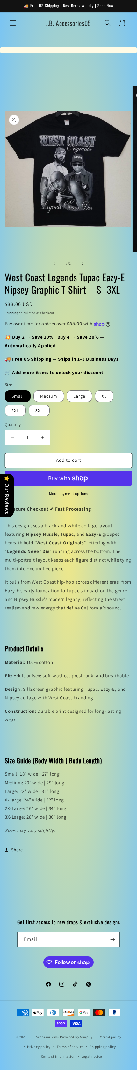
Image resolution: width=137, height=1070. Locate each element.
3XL (39, 410)
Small (17, 396)
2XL (15, 410)
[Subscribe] (112, 939)
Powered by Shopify (76, 1037)
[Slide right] (83, 264)
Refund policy (110, 1037)
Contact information (58, 1056)
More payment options (68, 493)
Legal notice (92, 1056)
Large (79, 396)
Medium (48, 396)
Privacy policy (39, 1046)
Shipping (11, 313)
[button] (13, 23)
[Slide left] (54, 264)
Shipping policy (103, 1046)
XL (104, 396)
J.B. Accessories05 (44, 1037)
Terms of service (70, 1046)
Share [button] (17, 849)
